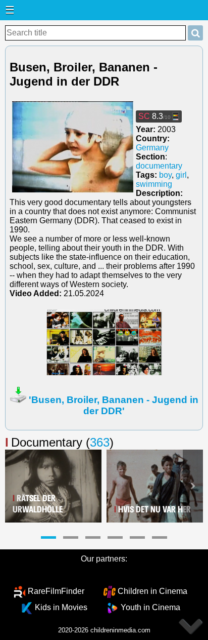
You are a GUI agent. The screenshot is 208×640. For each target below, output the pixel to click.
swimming (154, 184)
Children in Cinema (152, 591)
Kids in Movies (61, 607)
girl (181, 175)
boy (165, 175)
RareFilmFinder (56, 591)
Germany (152, 147)
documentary (159, 166)
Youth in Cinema (150, 607)
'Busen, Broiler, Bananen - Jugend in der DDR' (113, 405)
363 (100, 442)
